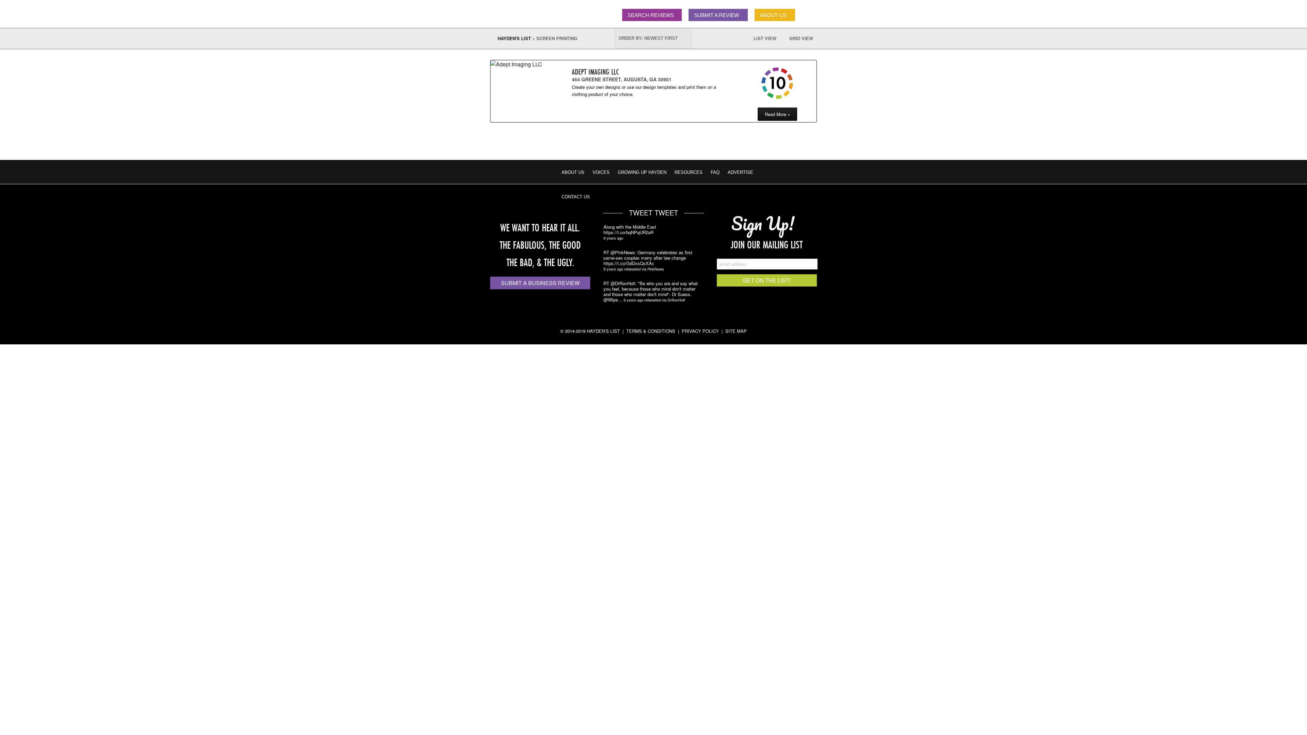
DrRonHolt (676, 300)
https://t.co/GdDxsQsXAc (628, 263)
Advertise (740, 172)
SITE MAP (736, 331)
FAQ (715, 172)
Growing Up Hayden (642, 172)
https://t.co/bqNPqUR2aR (628, 232)
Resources (689, 172)
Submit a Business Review (540, 283)
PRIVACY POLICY (700, 331)
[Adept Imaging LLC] (519, 64)
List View (768, 38)
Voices (601, 172)
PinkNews (655, 269)
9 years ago (613, 238)
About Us (573, 172)
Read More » (777, 114)
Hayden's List (514, 38)
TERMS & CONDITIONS (650, 331)
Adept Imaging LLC (595, 71)
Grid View (805, 38)
